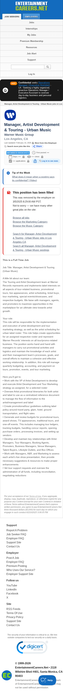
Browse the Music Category (28, 225)
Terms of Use (35, 496)
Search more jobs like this (18, 146)
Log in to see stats (50, 161)
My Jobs (31, 35)
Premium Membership (31, 41)
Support (31, 60)
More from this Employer (46, 143)
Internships (31, 28)
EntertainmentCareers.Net (31, 667)
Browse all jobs (21, 217)
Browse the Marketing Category (30, 221)
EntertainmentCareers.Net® (30, 680)
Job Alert (31, 53)
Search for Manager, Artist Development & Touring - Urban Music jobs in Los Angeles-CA (35, 237)
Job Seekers (12, 16)
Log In (31, 74)
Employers (31, 16)
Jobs (31, 22)
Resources (31, 47)
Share (39, 146)
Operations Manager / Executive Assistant (34, 83)
